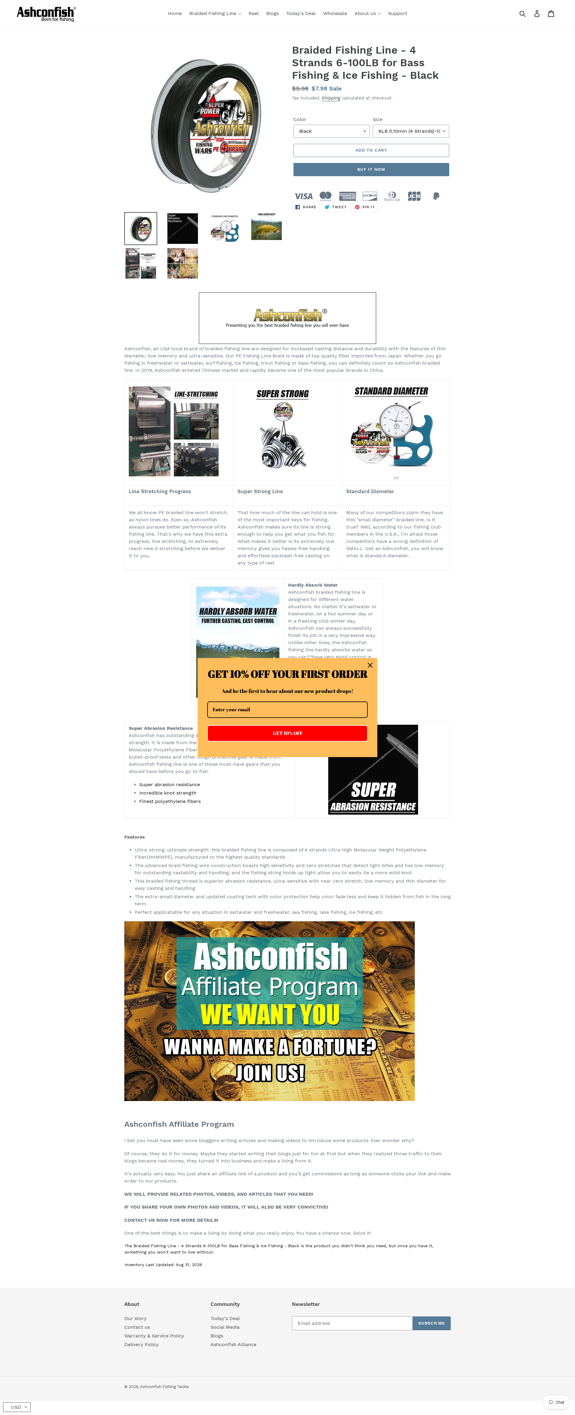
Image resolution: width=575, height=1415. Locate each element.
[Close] (370, 665)
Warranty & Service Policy (154, 1336)
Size (377, 119)
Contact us (137, 1327)
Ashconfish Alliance (233, 1344)
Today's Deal (225, 1318)
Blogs (217, 1336)
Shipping (331, 98)
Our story (135, 1318)
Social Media (225, 1327)
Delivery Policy (141, 1344)
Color (299, 119)
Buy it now (371, 169)
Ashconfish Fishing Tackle (164, 1386)
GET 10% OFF (287, 733)
